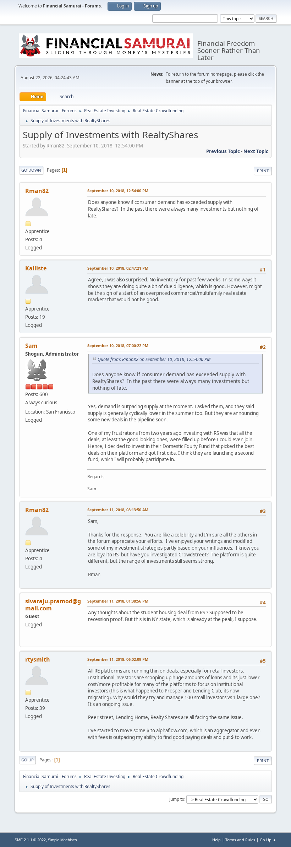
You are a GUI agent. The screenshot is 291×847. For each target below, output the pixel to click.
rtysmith (37, 659)
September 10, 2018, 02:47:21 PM (117, 268)
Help (216, 839)
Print (263, 170)
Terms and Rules (240, 839)
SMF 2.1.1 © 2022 (30, 840)
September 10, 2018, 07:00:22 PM (117, 345)
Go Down (31, 170)
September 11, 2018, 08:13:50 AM (117, 509)
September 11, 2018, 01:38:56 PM (117, 601)
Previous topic (223, 151)
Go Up (27, 759)
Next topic (255, 151)
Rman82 (37, 191)
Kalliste (35, 268)
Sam (31, 346)
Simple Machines (62, 840)
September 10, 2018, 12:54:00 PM (117, 190)
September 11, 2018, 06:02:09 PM (117, 659)
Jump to (176, 799)
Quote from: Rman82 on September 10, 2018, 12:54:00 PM (154, 359)
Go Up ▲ (268, 839)
